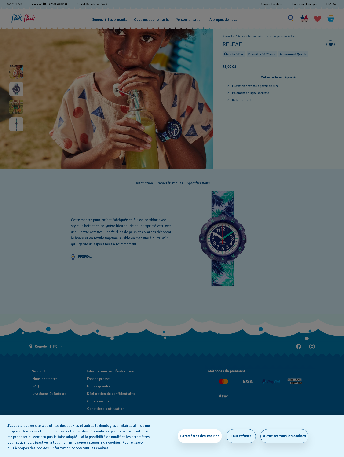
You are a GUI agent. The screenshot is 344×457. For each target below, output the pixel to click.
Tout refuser (241, 436)
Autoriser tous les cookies (284, 436)
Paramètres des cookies (199, 436)
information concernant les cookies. (80, 448)
